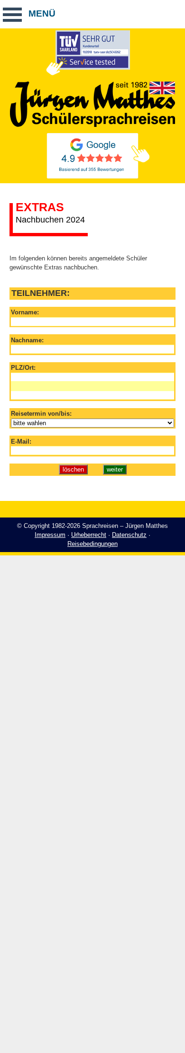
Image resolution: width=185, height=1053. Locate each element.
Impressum (50, 534)
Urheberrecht (88, 534)
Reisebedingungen (92, 543)
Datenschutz (129, 534)
